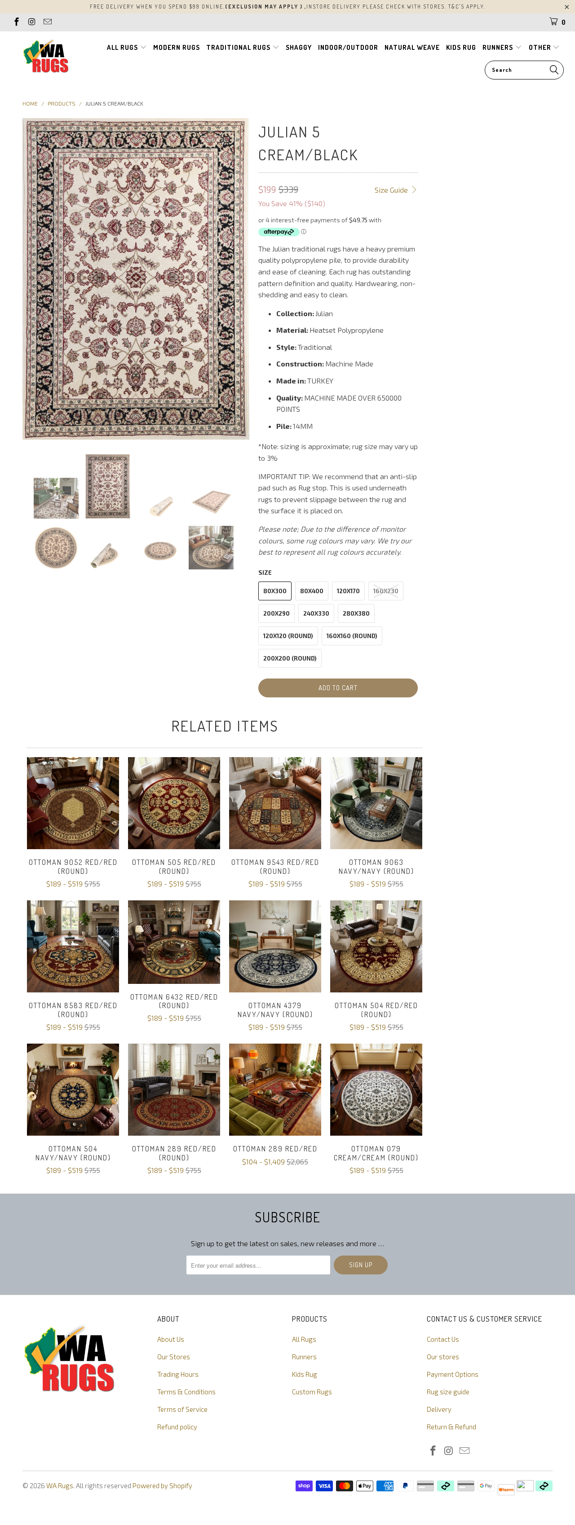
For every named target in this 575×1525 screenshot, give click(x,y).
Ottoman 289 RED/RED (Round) (174, 1090)
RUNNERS (498, 47)
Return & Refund (451, 1427)
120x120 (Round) (288, 635)
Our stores (443, 1357)
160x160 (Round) (352, 635)
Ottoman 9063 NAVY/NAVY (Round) (376, 803)
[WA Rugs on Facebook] (16, 22)
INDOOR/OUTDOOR (348, 47)
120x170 (348, 591)
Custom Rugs (312, 1392)
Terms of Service (182, 1409)
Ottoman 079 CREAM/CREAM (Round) (376, 1090)
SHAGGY (299, 47)
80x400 (311, 591)
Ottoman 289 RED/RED (275, 1090)
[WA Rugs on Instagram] (31, 22)
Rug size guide (448, 1392)
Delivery (439, 1409)
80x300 (275, 591)
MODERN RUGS (176, 47)
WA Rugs (59, 1485)
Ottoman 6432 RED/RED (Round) (174, 941)
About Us (170, 1339)
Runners (304, 1357)
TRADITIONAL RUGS (239, 47)
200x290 (276, 613)
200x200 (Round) (290, 658)
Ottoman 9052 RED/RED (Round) (73, 803)
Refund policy (177, 1427)
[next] (237, 279)
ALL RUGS (123, 47)
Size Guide (392, 189)
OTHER (541, 47)
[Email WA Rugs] (47, 22)
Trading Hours (178, 1374)
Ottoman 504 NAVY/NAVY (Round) (73, 1090)
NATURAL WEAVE (412, 47)
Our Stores (173, 1357)
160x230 (385, 591)
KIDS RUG (461, 47)
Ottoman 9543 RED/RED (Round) (275, 803)
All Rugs (304, 1339)
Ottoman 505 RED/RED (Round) (174, 803)
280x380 (356, 613)
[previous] (34, 279)
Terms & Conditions (186, 1392)
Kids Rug (304, 1374)
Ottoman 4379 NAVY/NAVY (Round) (275, 946)
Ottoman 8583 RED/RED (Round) (73, 946)
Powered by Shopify (162, 1485)
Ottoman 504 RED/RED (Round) (376, 946)
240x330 (316, 613)
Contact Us (443, 1339)
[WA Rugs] (46, 57)
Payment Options (452, 1374)
